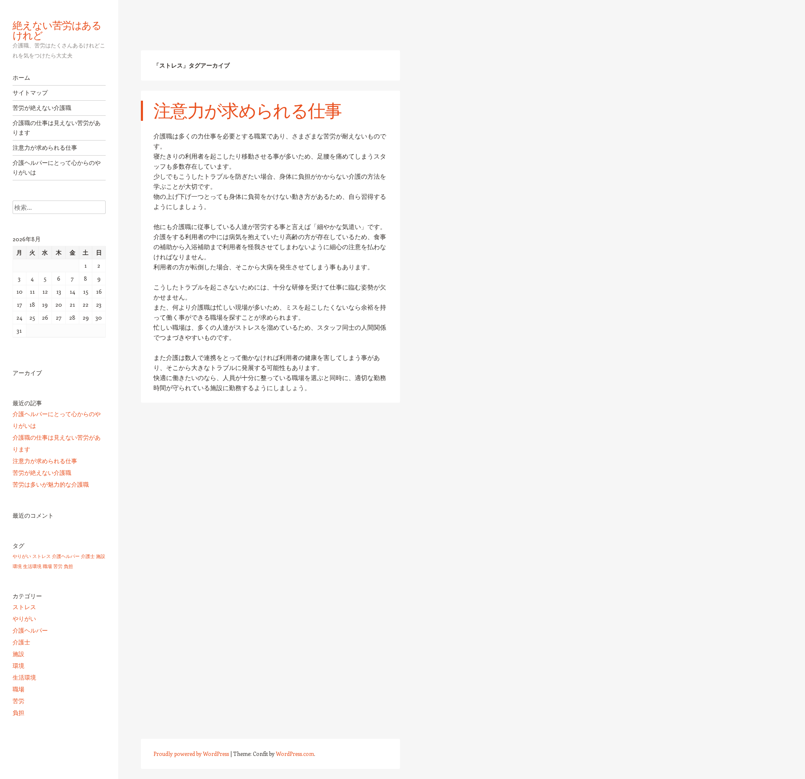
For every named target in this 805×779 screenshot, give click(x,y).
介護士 (88, 556)
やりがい (22, 556)
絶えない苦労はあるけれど (57, 30)
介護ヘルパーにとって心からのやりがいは (57, 167)
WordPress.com (295, 753)
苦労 (57, 566)
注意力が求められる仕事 (45, 147)
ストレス (41, 556)
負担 (68, 566)
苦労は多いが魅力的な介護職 (51, 484)
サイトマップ (30, 92)
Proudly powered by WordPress (191, 753)
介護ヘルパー (66, 556)
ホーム (21, 77)
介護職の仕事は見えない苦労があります (57, 127)
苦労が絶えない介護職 (42, 108)
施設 (100, 556)
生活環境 (32, 566)
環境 (17, 566)
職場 (47, 566)
